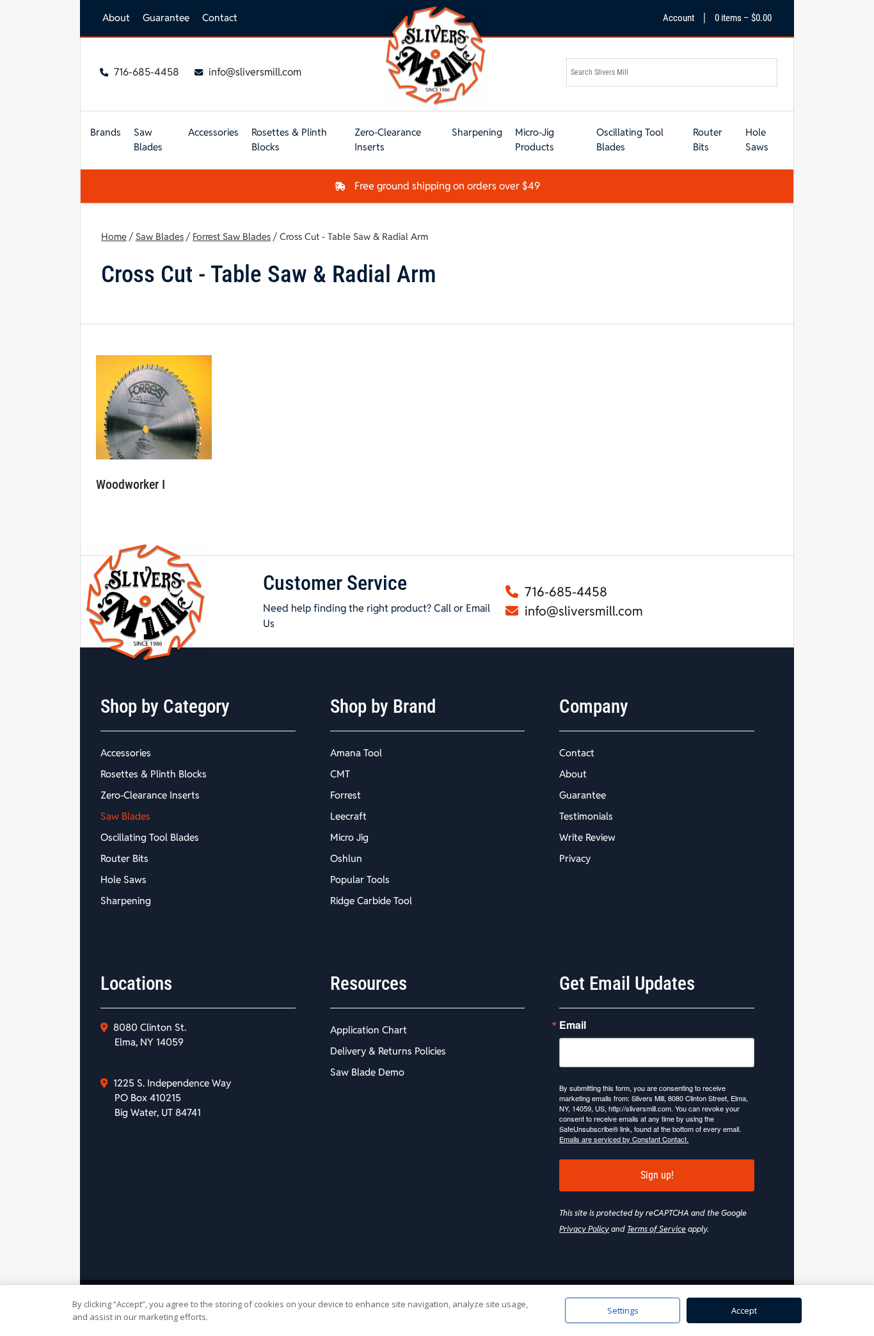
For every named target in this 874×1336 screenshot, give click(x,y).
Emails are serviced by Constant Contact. (623, 1139)
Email (572, 1025)
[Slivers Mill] (436, 56)
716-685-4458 (145, 72)
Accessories (213, 132)
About (116, 18)
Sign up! (657, 1175)
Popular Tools (360, 879)
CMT (340, 774)
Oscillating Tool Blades (629, 139)
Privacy (575, 858)
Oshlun (346, 858)
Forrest (345, 795)
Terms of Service (656, 1228)
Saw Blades (148, 139)
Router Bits (707, 139)
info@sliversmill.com (253, 72)
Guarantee (166, 18)
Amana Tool (356, 753)
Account (678, 18)
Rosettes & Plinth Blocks (289, 139)
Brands (105, 132)
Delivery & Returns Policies (388, 1051)
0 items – (743, 18)
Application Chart (368, 1030)
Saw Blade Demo (367, 1072)
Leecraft (348, 816)
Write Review (587, 837)
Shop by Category (165, 706)
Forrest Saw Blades (232, 236)
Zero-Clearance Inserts (387, 139)
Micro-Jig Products (534, 139)
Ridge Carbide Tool (371, 901)
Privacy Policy (584, 1228)
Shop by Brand (383, 706)
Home (114, 236)
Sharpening (477, 132)
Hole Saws (756, 139)
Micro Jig (349, 837)
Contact (219, 18)
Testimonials (586, 816)
